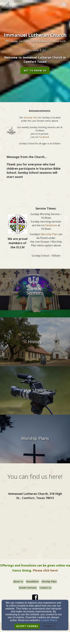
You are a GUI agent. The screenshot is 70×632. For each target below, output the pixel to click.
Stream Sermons (28, 587)
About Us (18, 581)
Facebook (44, 136)
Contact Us (45, 587)
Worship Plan (31, 117)
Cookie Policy (49, 620)
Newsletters (32, 581)
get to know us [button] (35, 70)
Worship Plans (49, 581)
